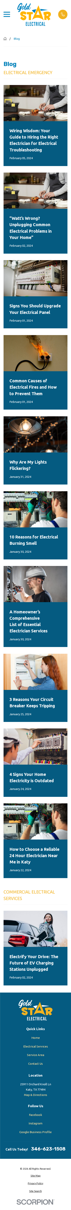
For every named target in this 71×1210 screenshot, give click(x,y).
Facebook (35, 1114)
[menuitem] (35, 1175)
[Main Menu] (7, 14)
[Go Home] (5, 38)
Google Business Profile (35, 1132)
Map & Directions (35, 1095)
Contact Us (35, 1063)
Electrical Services (35, 1046)
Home (35, 1037)
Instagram (35, 1123)
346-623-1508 (48, 1149)
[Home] (34, 14)
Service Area (35, 1055)
